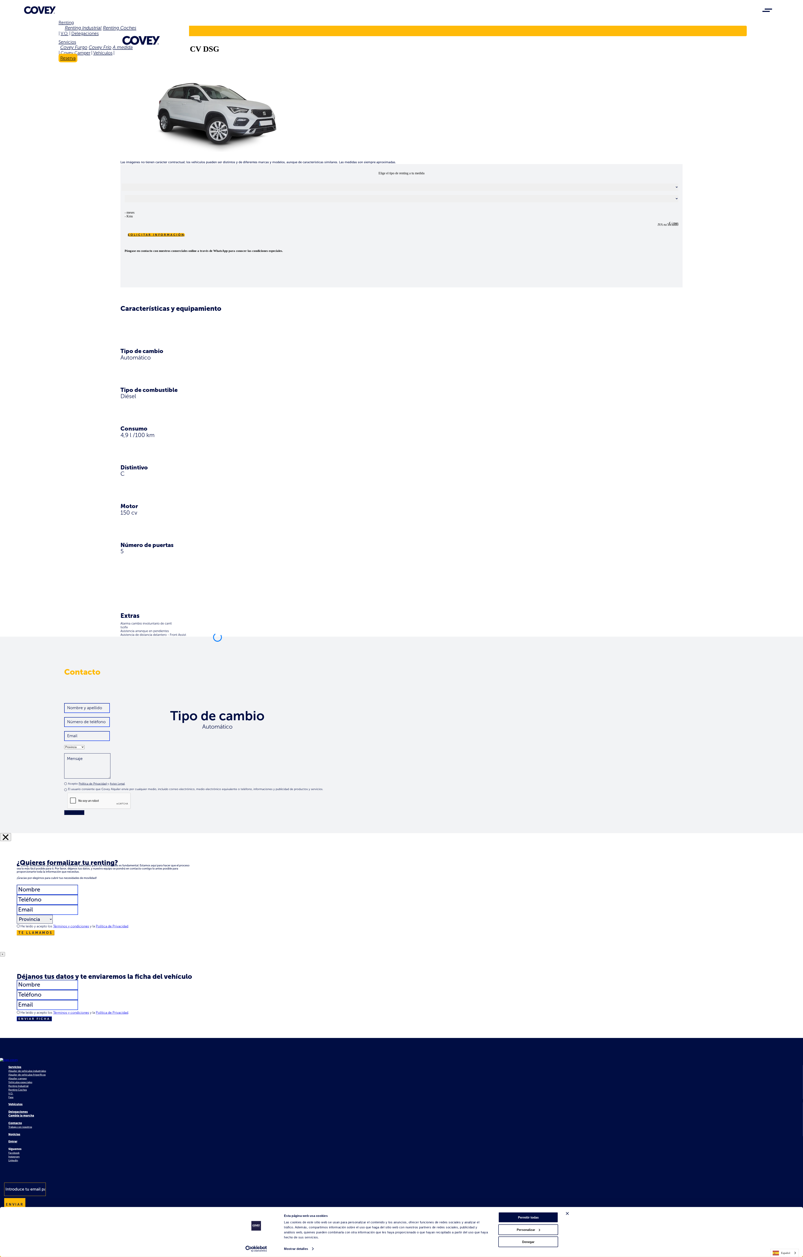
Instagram (14, 1156)
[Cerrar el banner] (567, 1213)
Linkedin (13, 1160)
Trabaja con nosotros (20, 1127)
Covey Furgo (73, 47)
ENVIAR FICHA (34, 1019)
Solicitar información (156, 235)
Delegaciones (85, 33)
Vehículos (103, 52)
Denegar (528, 1242)
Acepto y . (96, 783)
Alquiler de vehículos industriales (27, 1071)
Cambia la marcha (21, 1115)
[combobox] (784, 1253)
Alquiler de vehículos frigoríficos (27, 1074)
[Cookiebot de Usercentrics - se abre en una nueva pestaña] (256, 1249)
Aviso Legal (117, 783)
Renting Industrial (83, 28)
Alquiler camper (17, 1078)
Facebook (13, 1152)
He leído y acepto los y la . (74, 926)
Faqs (10, 1097)
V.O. (64, 33)
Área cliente (76, 31)
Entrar (12, 1141)
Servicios (67, 42)
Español (785, 1252)
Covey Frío (100, 47)
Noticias (14, 1134)
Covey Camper (75, 52)
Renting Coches (119, 28)
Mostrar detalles (296, 1249)
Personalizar (526, 1229)
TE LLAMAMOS (35, 933)
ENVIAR (74, 812)
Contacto (15, 1123)
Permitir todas (528, 1217)
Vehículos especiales (20, 1082)
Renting (66, 22)
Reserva (68, 58)
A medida (123, 47)
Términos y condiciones (71, 926)
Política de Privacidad (93, 783)
